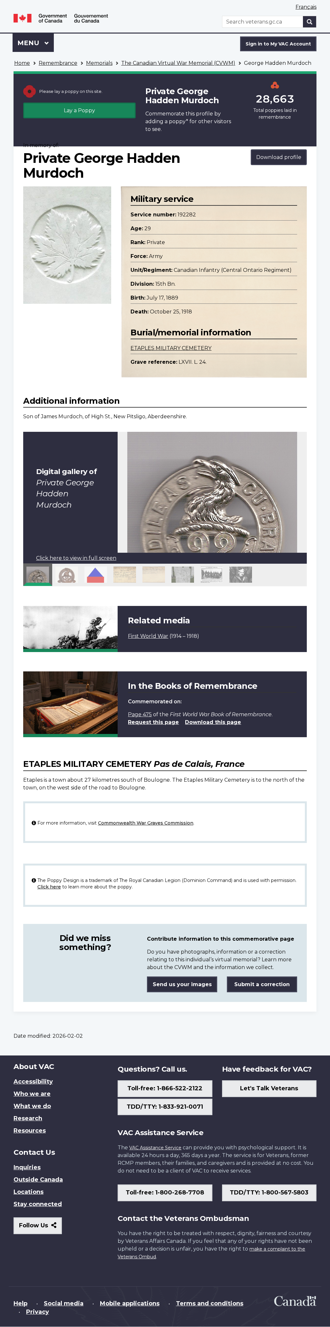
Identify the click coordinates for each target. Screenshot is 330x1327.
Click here (49, 887)
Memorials (99, 63)
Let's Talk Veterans (269, 1088)
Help (20, 1303)
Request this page (153, 722)
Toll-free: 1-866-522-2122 (164, 1088)
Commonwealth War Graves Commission (145, 823)
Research (28, 1118)
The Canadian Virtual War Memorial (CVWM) (178, 63)
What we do (32, 1106)
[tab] (37, 574)
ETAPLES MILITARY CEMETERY (171, 348)
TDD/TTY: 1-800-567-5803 (269, 1192)
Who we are (32, 1093)
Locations (29, 1191)
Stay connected (38, 1204)
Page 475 (140, 714)
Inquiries (27, 1167)
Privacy (37, 1311)
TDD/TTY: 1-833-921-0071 (165, 1106)
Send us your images (182, 984)
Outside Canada (38, 1179)
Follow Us (40, 1228)
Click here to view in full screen (76, 558)
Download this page (213, 722)
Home (22, 63)
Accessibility (33, 1081)
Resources (30, 1130)
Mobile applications (130, 1303)
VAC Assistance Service (155, 1148)
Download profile (278, 157)
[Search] (309, 22)
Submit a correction (262, 984)
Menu (29, 43)
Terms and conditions (209, 1303)
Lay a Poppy (79, 110)
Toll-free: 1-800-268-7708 (165, 1192)
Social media (63, 1303)
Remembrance (58, 63)
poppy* (178, 121)
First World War (148, 636)
